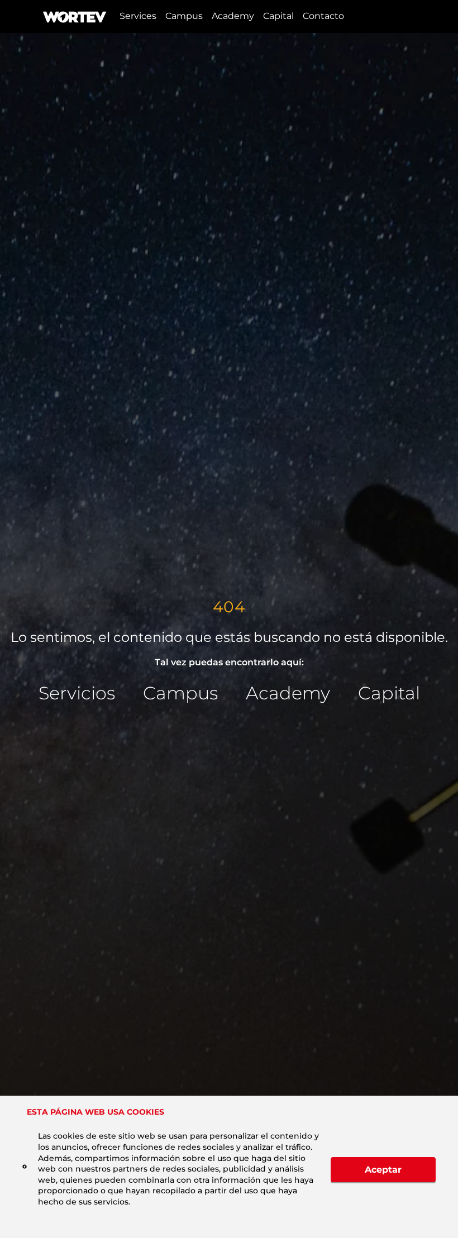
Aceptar (383, 1169)
